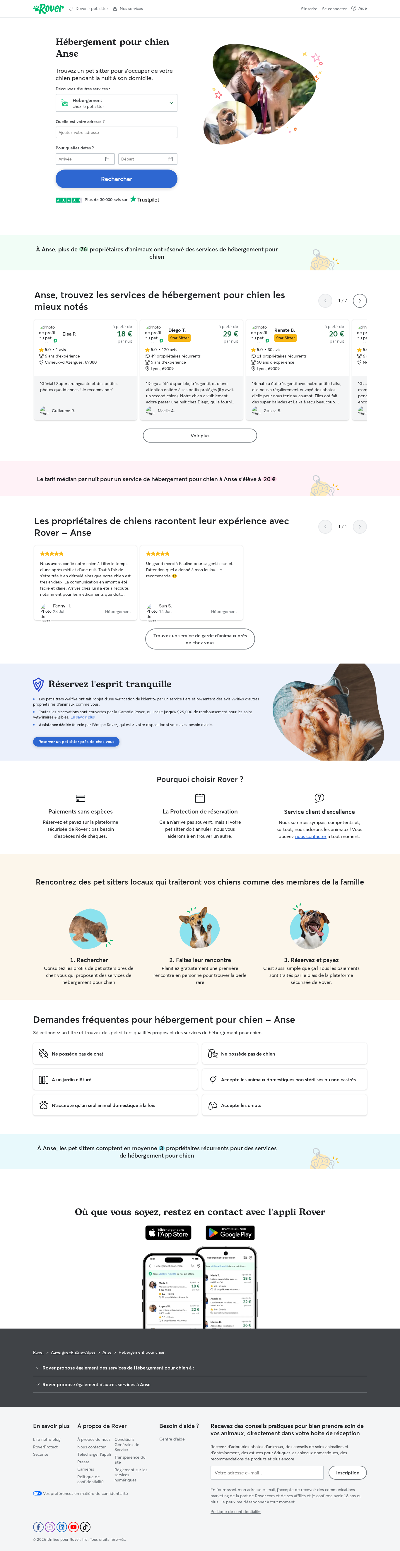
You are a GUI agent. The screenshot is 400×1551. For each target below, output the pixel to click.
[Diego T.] (191, 370)
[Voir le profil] (85, 582)
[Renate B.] (297, 370)
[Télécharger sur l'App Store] (168, 1232)
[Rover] (48, 9)
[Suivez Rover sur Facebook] (38, 1527)
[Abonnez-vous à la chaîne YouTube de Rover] (73, 1527)
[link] (116, 179)
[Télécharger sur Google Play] (230, 1232)
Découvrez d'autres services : (83, 88)
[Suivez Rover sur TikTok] (85, 1527)
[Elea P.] (85, 370)
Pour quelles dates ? (75, 148)
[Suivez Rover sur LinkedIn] (62, 1527)
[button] (128, 9)
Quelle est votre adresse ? (80, 121)
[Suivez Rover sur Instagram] (50, 1527)
